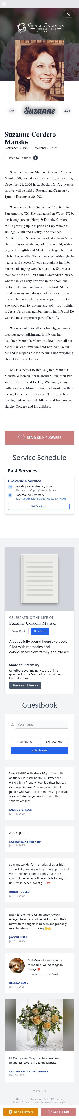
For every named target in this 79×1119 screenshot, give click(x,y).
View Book (18, 631)
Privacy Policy (28, 1102)
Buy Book (40, 631)
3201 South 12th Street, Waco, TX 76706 (41, 498)
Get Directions (38, 506)
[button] (39, 1025)
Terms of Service (50, 1102)
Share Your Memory (25, 685)
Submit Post (39, 750)
